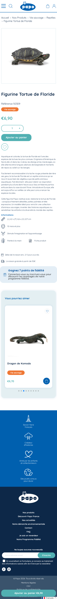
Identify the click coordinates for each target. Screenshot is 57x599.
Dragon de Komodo (19, 363)
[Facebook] (4, 569)
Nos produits (28, 512)
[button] (18, 390)
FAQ (28, 531)
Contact (28, 528)
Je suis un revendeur (28, 535)
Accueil (5, 17)
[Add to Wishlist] (47, 311)
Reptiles (51, 17)
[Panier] (47, 6)
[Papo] (28, 6)
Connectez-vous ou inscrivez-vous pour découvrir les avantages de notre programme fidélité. (29, 276)
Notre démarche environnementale (28, 524)
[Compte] (54, 6)
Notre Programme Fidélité (29, 539)
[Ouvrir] (3, 6)
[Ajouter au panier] (46, 381)
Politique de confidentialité (28, 589)
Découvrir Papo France (28, 516)
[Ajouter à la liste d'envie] (4, 146)
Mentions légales (28, 582)
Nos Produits (19, 17)
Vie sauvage (36, 17)
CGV (28, 586)
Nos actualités (28, 520)
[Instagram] (9, 569)
